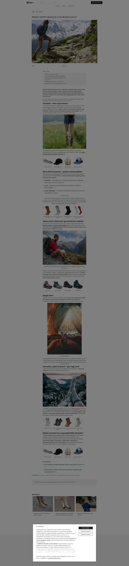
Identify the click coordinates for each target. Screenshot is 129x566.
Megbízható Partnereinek (53, 550)
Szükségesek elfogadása (86, 531)
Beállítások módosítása (85, 534)
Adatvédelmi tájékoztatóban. (54, 558)
